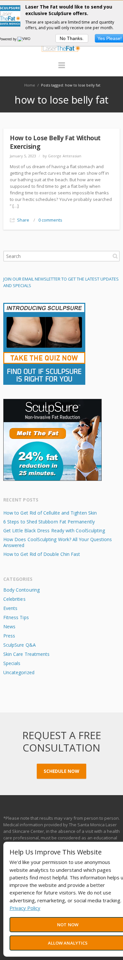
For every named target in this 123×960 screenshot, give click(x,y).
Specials (11, 663)
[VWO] (24, 39)
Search (115, 256)
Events (10, 608)
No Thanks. (72, 38)
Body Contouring (21, 590)
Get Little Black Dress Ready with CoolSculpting (54, 530)
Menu (62, 68)
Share (23, 220)
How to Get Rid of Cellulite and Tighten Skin (50, 513)
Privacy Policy (25, 908)
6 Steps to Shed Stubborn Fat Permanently (49, 522)
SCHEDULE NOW (61, 771)
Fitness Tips (16, 617)
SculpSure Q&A (19, 645)
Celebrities (14, 599)
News (9, 626)
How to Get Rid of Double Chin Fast (41, 554)
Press (9, 636)
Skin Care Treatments (26, 654)
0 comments (50, 220)
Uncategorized (18, 672)
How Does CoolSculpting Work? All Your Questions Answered (57, 542)
